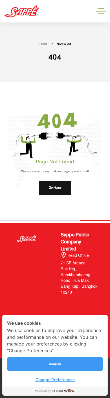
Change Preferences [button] (55, 379)
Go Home (55, 187)
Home (43, 44)
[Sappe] (21, 11)
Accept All (55, 364)
